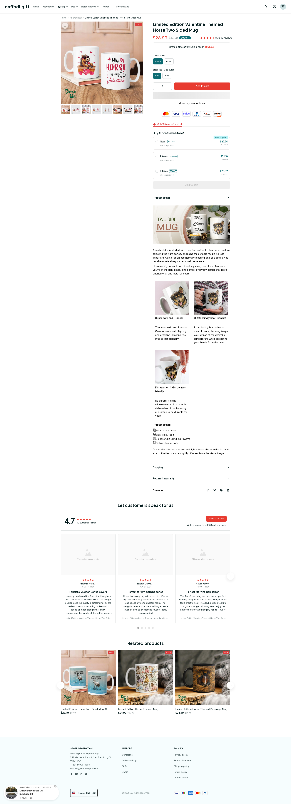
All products (76, 17)
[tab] (138, 628)
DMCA (125, 772)
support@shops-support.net (84, 768)
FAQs (124, 766)
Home (64, 17)
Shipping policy (181, 766)
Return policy (180, 772)
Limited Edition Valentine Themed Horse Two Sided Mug (88, 618)
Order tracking (129, 760)
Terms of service (182, 760)
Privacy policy (181, 755)
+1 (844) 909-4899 (80, 764)
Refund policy (181, 777)
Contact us (127, 755)
